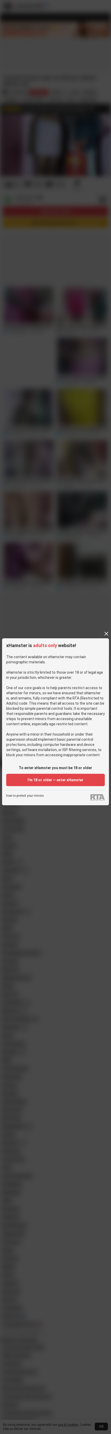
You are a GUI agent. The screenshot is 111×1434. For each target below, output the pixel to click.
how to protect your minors (25, 795)
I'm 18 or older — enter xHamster (55, 780)
